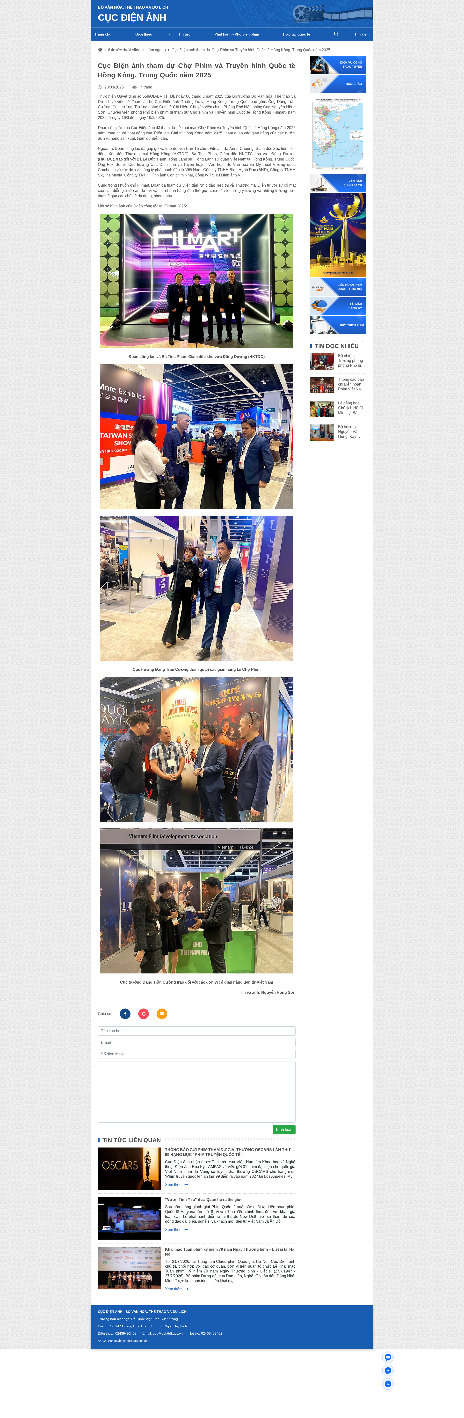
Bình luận (284, 1129)
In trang (145, 87)
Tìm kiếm (362, 34)
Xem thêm (173, 1185)
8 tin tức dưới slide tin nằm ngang (137, 50)
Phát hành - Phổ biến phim (236, 34)
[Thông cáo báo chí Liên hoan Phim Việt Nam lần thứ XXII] (320, 385)
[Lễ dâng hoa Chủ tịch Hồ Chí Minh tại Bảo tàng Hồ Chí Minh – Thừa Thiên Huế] (320, 409)
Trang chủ (102, 34)
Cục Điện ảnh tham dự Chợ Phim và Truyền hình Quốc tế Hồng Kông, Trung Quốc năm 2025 (251, 50)
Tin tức (184, 34)
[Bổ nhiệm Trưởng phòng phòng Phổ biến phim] (320, 361)
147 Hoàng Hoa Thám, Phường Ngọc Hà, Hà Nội (152, 1326)
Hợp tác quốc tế (296, 34)
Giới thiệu (143, 34)
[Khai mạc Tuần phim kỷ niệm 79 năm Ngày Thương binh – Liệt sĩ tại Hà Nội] (126, 1269)
